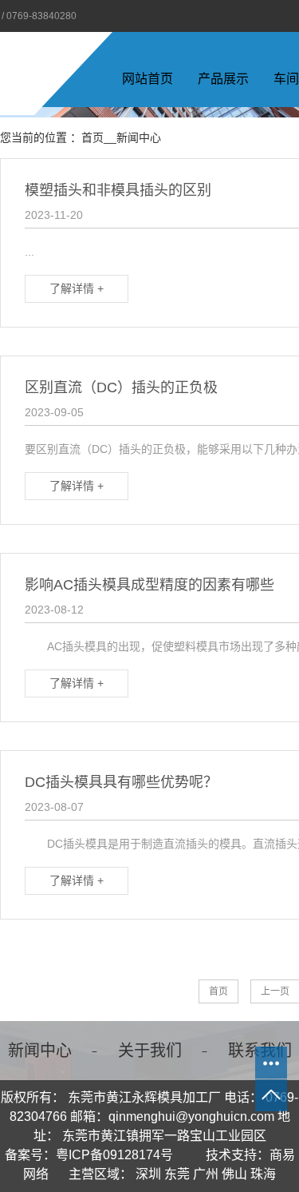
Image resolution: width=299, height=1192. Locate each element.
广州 (205, 1174)
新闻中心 (138, 137)
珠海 (263, 1174)
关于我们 (150, 1050)
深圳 (148, 1174)
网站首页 (147, 78)
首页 (92, 137)
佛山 (234, 1174)
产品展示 (223, 78)
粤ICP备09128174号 (114, 1155)
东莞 (177, 1174)
